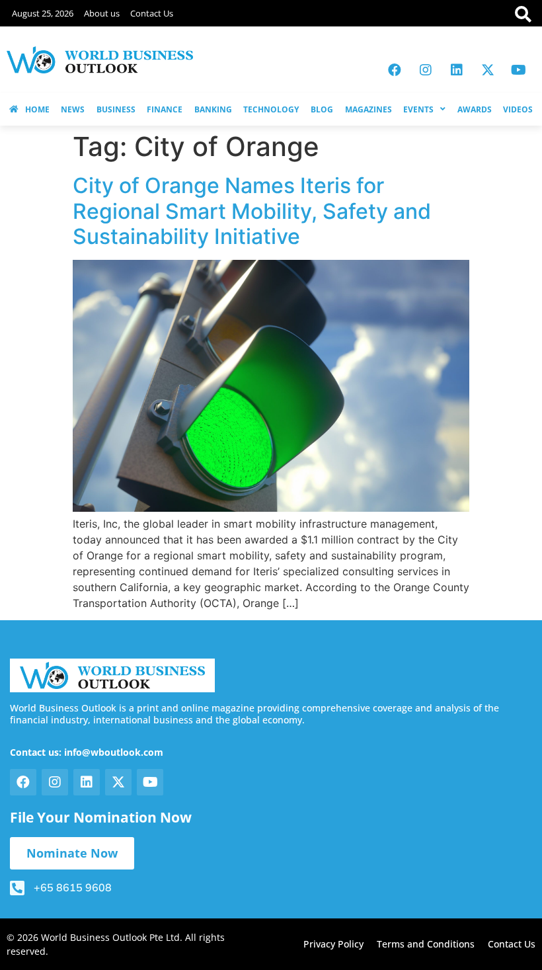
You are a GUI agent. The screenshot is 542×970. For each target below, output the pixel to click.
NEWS (73, 109)
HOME (37, 109)
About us (102, 13)
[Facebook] (394, 70)
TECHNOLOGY (271, 109)
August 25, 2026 (42, 13)
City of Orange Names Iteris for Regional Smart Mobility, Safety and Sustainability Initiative (252, 211)
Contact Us (151, 13)
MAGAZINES (368, 109)
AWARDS (474, 109)
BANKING (213, 109)
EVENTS (418, 109)
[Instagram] (425, 70)
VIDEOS (518, 109)
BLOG (322, 109)
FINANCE (164, 109)
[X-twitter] (488, 70)
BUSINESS (116, 109)
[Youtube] (519, 70)
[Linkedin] (457, 70)
